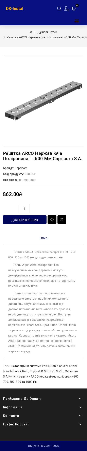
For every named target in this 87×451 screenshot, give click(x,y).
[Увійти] (66, 8)
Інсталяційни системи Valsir (30, 366)
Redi (25, 371)
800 (12, 381)
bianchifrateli (12, 371)
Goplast (35, 371)
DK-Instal (14, 8)
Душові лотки (47, 32)
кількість (10, 208)
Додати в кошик (24, 220)
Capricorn (21, 168)
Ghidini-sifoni (68, 366)
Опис (44, 238)
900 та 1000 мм (26, 381)
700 (5, 381)
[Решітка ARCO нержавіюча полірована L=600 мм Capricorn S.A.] (43, 101)
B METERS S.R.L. (52, 371)
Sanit (54, 366)
